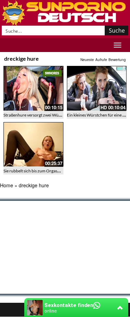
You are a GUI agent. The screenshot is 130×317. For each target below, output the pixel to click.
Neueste (87, 59)
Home (6, 185)
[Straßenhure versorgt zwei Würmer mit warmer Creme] (33, 88)
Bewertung (117, 59)
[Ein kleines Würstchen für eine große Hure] (97, 88)
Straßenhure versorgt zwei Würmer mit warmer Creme (52, 115)
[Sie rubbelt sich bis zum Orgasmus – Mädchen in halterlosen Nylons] (33, 144)
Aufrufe (101, 59)
